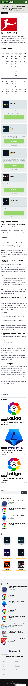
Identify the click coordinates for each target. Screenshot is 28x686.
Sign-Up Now (14, 117)
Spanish (16, 672)
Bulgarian (4, 661)
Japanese (17, 661)
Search (2, 490)
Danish (3, 664)
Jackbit (12, 152)
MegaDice (13, 128)
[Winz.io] (5, 109)
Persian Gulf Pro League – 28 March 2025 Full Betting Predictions (17, 624)
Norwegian (17, 664)
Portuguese (17, 666)
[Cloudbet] (7, 555)
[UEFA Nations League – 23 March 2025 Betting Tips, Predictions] (4, 637)
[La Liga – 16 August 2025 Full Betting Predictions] (14, 411)
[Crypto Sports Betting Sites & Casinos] (7, 1)
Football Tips (4, 13)
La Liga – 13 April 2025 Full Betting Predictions (16, 524)
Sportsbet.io (14, 201)
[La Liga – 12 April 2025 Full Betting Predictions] (4, 622)
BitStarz (12, 176)
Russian (16, 669)
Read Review (14, 120)
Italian (16, 658)
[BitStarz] (5, 182)
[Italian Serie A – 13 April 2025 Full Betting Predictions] (14, 439)
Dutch (3, 666)
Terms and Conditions (17, 683)
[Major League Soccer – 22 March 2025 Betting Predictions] (4, 644)
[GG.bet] (7, 567)
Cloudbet (7, 557)
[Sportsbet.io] (5, 206)
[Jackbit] (5, 157)
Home (2, 10)
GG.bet (7, 569)
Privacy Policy (9, 683)
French (3, 672)
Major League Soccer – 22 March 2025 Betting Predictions (16, 639)
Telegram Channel (5, 654)
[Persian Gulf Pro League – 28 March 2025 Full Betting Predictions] (4, 629)
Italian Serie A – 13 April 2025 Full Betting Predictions (11, 451)
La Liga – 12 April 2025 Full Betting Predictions (16, 617)
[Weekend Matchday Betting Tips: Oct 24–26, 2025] (4, 506)
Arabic (3, 658)
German (3, 674)
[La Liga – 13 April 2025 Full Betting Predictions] (14, 467)
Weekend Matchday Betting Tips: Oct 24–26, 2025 (17, 501)
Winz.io (12, 103)
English (3, 669)
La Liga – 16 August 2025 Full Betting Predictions (17, 509)
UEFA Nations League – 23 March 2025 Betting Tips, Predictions (16, 632)
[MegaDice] (5, 133)
